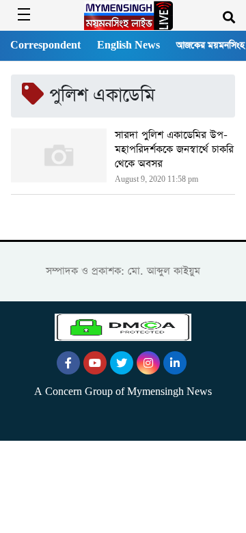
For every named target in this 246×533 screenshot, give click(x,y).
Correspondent (45, 45)
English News (128, 45)
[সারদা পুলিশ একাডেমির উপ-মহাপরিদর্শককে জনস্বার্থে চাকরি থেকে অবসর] (59, 157)
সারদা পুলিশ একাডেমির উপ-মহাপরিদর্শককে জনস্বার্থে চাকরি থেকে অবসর (174, 149)
